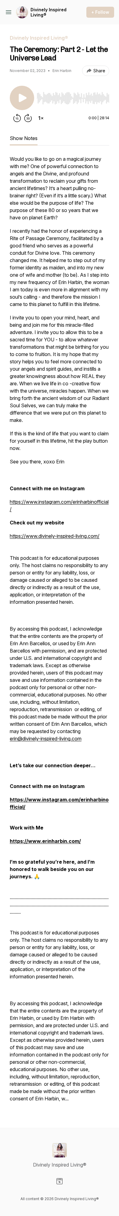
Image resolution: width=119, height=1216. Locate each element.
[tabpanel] (59, 631)
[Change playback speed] (41, 118)
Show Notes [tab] (24, 138)
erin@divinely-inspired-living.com (45, 739)
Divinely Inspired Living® (49, 12)
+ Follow (100, 12)
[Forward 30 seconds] (28, 118)
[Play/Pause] (22, 98)
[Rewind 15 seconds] (17, 118)
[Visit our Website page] (59, 1181)
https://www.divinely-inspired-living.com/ (54, 536)
